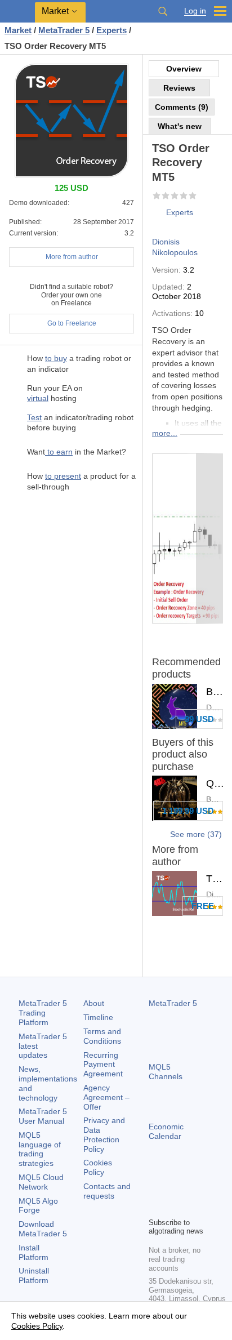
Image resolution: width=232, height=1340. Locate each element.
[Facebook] (155, 1189)
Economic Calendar (166, 1131)
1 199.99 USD (188, 811)
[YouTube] (155, 1207)
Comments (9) (181, 107)
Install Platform (33, 1252)
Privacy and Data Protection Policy (104, 1134)
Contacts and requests (107, 1191)
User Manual (43, 1116)
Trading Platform (43, 1013)
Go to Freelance (71, 323)
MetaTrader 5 (173, 1003)
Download (43, 1228)
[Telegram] (173, 1189)
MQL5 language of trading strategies (40, 1149)
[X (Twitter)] (191, 1189)
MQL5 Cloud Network (41, 1182)
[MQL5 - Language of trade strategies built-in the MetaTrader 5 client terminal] (17, 11)
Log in (195, 11)
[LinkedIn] (173, 1207)
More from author (72, 257)
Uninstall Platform (34, 1275)
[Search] (162, 11)
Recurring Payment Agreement (103, 1064)
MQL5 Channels (165, 1071)
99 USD (199, 719)
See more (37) (196, 834)
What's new (180, 126)
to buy (56, 358)
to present (63, 475)
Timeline (98, 1017)
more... (164, 433)
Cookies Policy (97, 1167)
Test (34, 417)
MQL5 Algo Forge (38, 1205)
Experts (179, 212)
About (93, 1003)
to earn (59, 451)
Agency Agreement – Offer (106, 1097)
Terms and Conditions (102, 1036)
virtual (37, 398)
